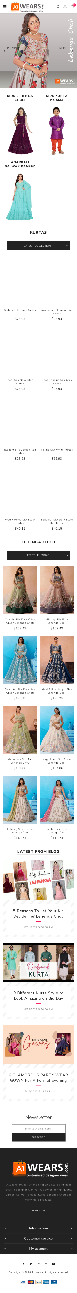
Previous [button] (14, 48)
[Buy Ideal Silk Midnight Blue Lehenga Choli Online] (57, 660)
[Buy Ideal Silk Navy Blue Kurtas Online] (20, 350)
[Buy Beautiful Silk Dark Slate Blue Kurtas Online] (57, 490)
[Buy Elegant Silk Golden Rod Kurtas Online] (20, 420)
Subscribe (38, 1137)
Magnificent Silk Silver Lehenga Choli (56, 761)
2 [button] (41, 81)
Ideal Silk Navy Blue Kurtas (20, 381)
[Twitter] (31, 1264)
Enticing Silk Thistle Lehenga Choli (20, 830)
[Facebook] (23, 1264)
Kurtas (38, 232)
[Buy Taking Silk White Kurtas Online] (57, 420)
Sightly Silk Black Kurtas (20, 310)
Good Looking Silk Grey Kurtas (57, 381)
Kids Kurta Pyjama (57, 98)
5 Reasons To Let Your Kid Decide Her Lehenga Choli (38, 913)
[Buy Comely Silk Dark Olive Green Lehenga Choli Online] (20, 590)
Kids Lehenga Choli (20, 98)
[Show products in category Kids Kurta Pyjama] (57, 131)
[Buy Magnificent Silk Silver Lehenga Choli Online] (57, 730)
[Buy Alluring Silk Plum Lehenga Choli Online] (57, 590)
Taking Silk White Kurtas (57, 449)
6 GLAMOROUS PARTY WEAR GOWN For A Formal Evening (38, 1077)
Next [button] (63, 48)
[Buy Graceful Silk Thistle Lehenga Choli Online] (57, 800)
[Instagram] (46, 1264)
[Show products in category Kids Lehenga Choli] (20, 131)
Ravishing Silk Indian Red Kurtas (56, 311)
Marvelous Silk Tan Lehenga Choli (20, 761)
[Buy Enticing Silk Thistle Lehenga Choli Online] (20, 800)
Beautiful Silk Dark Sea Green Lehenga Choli (20, 691)
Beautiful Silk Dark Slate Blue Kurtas (57, 521)
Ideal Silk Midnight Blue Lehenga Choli (57, 691)
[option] (38, 49)
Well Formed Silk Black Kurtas (20, 521)
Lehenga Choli (39, 542)
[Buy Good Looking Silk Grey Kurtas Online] (57, 350)
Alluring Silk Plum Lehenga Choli (57, 621)
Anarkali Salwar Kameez (20, 164)
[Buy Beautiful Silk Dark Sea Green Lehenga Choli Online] (20, 660)
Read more (38, 1210)
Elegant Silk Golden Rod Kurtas (20, 451)
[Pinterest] (38, 1264)
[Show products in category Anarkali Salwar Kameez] (20, 197)
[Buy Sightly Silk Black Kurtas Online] (20, 280)
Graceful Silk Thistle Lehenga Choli (57, 830)
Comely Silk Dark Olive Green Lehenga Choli (20, 621)
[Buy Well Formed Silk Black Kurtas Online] (20, 490)
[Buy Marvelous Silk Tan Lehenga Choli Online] (20, 730)
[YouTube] (53, 1264)
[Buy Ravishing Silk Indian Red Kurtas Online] (57, 280)
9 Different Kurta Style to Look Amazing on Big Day (38, 995)
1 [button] (36, 81)
